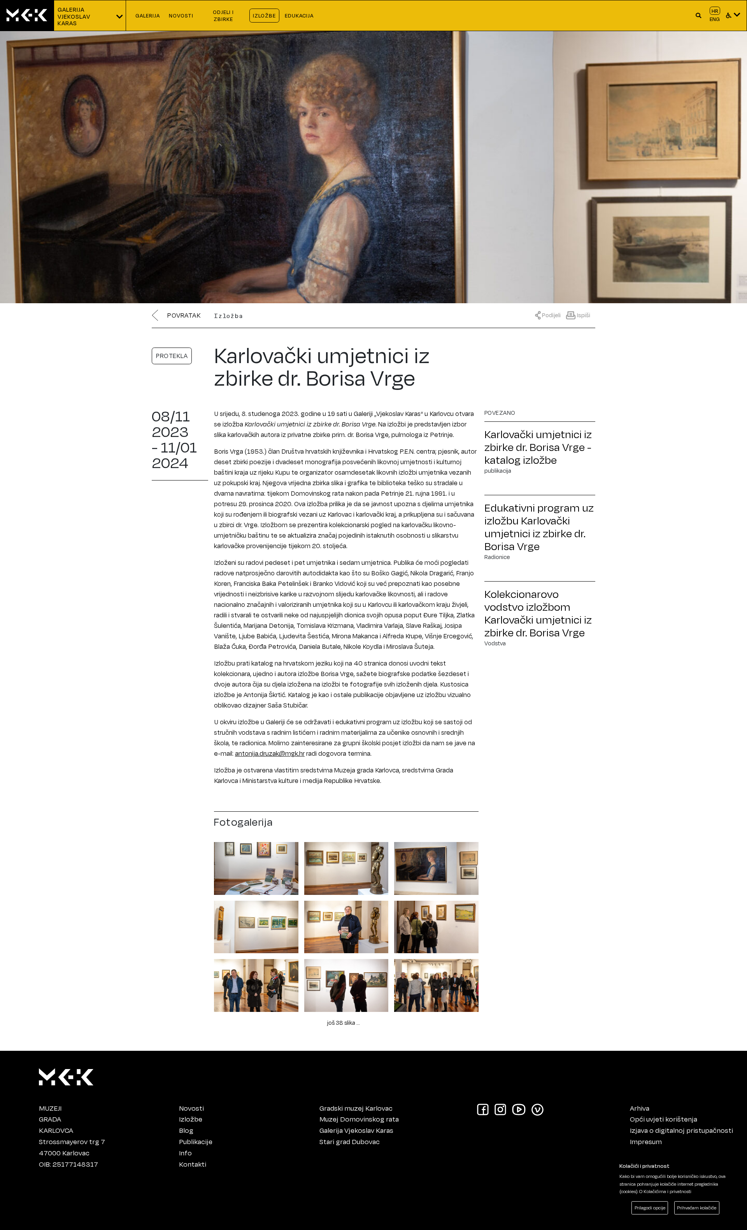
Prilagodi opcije (650, 1207)
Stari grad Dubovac (349, 1141)
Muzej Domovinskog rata (359, 1119)
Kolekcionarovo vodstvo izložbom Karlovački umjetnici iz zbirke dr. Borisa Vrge (538, 613)
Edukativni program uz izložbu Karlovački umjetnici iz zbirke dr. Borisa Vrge (539, 526)
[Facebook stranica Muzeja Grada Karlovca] (483, 1109)
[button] (698, 16)
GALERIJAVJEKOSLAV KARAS (75, 16)
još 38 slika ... (343, 1023)
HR (715, 10)
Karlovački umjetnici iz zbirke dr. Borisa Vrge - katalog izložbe (538, 447)
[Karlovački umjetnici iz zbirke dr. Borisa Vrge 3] (436, 867)
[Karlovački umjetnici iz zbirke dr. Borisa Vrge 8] (346, 984)
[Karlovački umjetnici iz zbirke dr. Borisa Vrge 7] (256, 984)
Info (185, 1153)
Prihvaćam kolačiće (696, 1207)
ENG (715, 19)
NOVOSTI (181, 15)
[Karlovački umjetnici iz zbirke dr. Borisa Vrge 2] (346, 867)
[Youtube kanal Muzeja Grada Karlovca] (519, 1109)
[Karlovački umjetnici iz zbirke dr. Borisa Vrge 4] (256, 925)
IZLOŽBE (264, 15)
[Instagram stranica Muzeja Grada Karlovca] (500, 1109)
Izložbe (190, 1119)
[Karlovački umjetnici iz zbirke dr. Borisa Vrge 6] (436, 925)
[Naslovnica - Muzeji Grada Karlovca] (27, 15)
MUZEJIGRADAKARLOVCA (56, 1119)
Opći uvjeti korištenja (663, 1119)
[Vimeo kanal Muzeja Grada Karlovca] (537, 1109)
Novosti (191, 1108)
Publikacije (195, 1141)
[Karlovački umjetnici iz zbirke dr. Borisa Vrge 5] (346, 925)
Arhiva (639, 1108)
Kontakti (192, 1164)
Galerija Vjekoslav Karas (356, 1130)
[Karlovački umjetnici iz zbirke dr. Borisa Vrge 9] (436, 984)
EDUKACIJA (299, 15)
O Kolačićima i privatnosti (665, 1191)
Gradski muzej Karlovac (356, 1108)
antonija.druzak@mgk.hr (270, 753)
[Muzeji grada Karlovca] (66, 1075)
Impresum (646, 1141)
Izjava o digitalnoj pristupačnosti (681, 1130)
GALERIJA (147, 15)
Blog (186, 1130)
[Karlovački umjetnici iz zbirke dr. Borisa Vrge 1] (256, 867)
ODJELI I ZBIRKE (223, 15)
